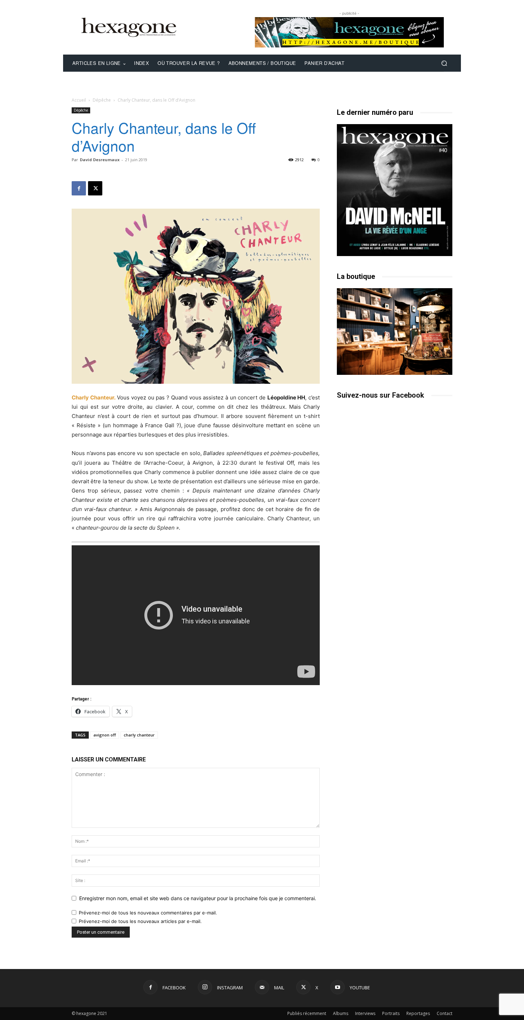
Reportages (418, 1013)
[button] (444, 63)
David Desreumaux (99, 159)
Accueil (79, 100)
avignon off (104, 735)
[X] (95, 188)
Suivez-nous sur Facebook (380, 395)
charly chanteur (139, 735)
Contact (444, 1013)
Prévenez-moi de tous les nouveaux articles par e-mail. (140, 921)
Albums (340, 1013)
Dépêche (102, 100)
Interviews (365, 1013)
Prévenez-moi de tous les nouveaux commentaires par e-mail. (148, 913)
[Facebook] (79, 188)
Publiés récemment (306, 1013)
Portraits (391, 1013)
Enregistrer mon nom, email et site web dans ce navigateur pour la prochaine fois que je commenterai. (197, 898)
